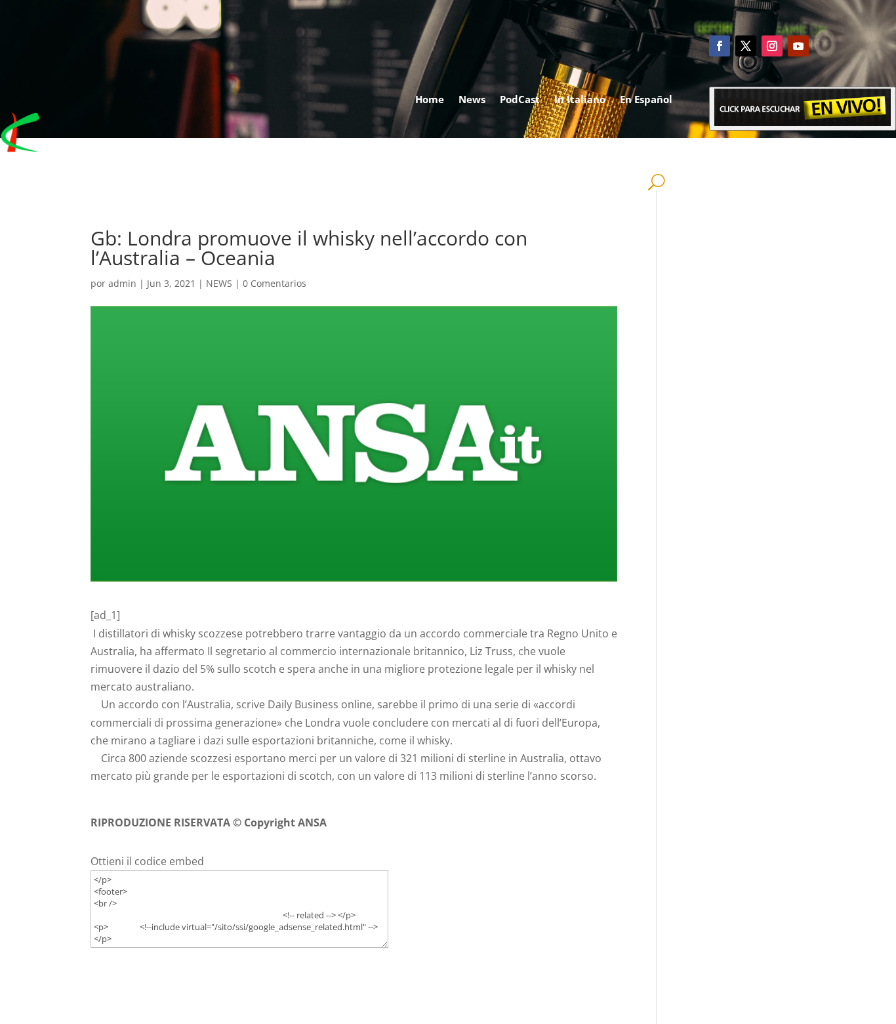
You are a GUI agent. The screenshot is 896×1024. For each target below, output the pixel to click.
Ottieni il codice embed (147, 861)
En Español (646, 99)
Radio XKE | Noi (620, 149)
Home (429, 99)
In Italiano (579, 99)
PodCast (520, 99)
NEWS (219, 283)
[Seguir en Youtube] (798, 45)
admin (122, 283)
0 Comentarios (274, 283)
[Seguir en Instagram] (772, 45)
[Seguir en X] (745, 45)
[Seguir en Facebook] (719, 45)
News (471, 99)
